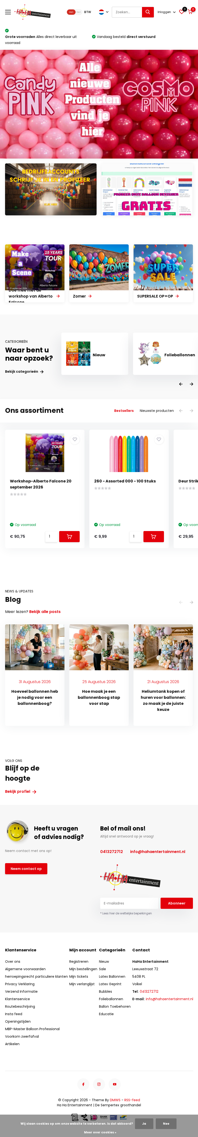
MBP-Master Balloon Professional (32, 1029)
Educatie (106, 1014)
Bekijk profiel (18, 791)
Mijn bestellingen (83, 969)
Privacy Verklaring (20, 984)
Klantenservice (17, 999)
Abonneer (176, 903)
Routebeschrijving (20, 1006)
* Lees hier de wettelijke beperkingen (126, 913)
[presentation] (181, 384)
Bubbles (105, 991)
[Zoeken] (148, 12)
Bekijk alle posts (45, 611)
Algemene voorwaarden (25, 969)
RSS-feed (132, 1100)
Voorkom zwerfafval (22, 1036)
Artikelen (12, 1044)
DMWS (115, 1100)
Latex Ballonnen (112, 976)
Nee (166, 1124)
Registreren (78, 961)
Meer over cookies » (100, 1132)
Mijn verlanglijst (82, 984)
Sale (102, 969)
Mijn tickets (78, 976)
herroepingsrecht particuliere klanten (36, 976)
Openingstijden (18, 1021)
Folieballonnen (111, 999)
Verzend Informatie (21, 991)
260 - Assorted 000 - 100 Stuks (125, 481)
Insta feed (13, 1014)
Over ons (12, 961)
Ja (144, 1124)
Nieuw (104, 961)
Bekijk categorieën (22, 372)
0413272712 (111, 851)
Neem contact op (26, 868)
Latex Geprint (110, 984)
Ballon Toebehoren (115, 1006)
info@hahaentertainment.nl (157, 851)
